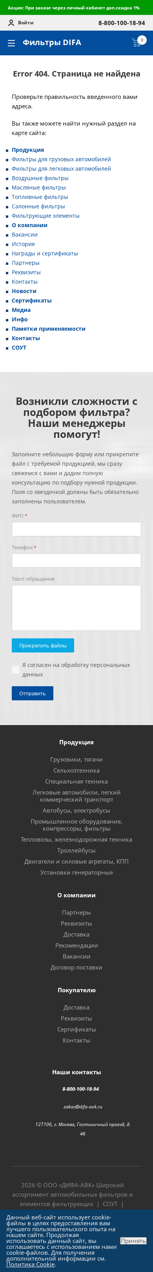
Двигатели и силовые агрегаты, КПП (76, 861)
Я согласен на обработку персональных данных (76, 669)
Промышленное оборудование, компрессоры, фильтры (76, 824)
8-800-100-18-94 (80, 1088)
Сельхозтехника (76, 770)
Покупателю (77, 990)
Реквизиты (26, 272)
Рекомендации (76, 945)
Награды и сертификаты (45, 253)
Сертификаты (32, 300)
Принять (133, 1241)
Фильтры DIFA (52, 42)
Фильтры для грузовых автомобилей (61, 159)
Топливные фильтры (40, 196)
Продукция (28, 149)
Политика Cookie (30, 1264)
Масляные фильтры (39, 187)
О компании (29, 225)
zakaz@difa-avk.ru (83, 1106)
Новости (24, 291)
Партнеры (26, 262)
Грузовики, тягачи (76, 759)
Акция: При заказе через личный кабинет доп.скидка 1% (74, 8)
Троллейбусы (76, 850)
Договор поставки (76, 967)
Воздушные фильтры (40, 178)
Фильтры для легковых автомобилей (61, 168)
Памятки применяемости (49, 328)
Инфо (20, 319)
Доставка (76, 934)
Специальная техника (76, 781)
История (23, 244)
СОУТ (19, 347)
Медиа (21, 309)
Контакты (25, 281)
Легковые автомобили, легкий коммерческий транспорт (77, 795)
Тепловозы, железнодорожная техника (76, 839)
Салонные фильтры (38, 206)
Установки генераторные (76, 872)
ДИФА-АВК (77, 1185)
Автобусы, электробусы (76, 810)
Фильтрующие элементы (46, 215)
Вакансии (25, 234)
